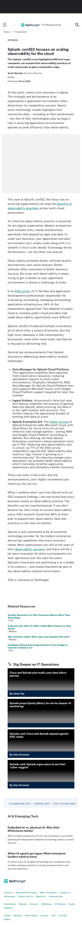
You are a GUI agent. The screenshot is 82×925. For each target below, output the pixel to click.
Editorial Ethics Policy (26, 892)
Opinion (13, 40)
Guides (7, 915)
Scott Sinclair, (15, 73)
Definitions (46, 904)
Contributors (10, 904)
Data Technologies (64, 804)
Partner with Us (25, 896)
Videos (7, 919)
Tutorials (62, 915)
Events (71, 904)
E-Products (60, 904)
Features (8, 908)
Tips (53, 915)
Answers (34, 904)
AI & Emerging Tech (20, 804)
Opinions (18, 915)
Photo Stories (31, 915)
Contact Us (65, 892)
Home (7, 32)
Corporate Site (55, 896)
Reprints (23, 904)
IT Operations (20, 32)
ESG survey (23, 291)
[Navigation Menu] (5, 25)
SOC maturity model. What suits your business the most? (39, 636)
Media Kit (41, 896)
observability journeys (30, 549)
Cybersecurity (42, 804)
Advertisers (9, 896)
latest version (59, 421)
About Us (8, 892)
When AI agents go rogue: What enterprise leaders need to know (37, 855)
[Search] (77, 25)
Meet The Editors (48, 892)
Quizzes (44, 915)
